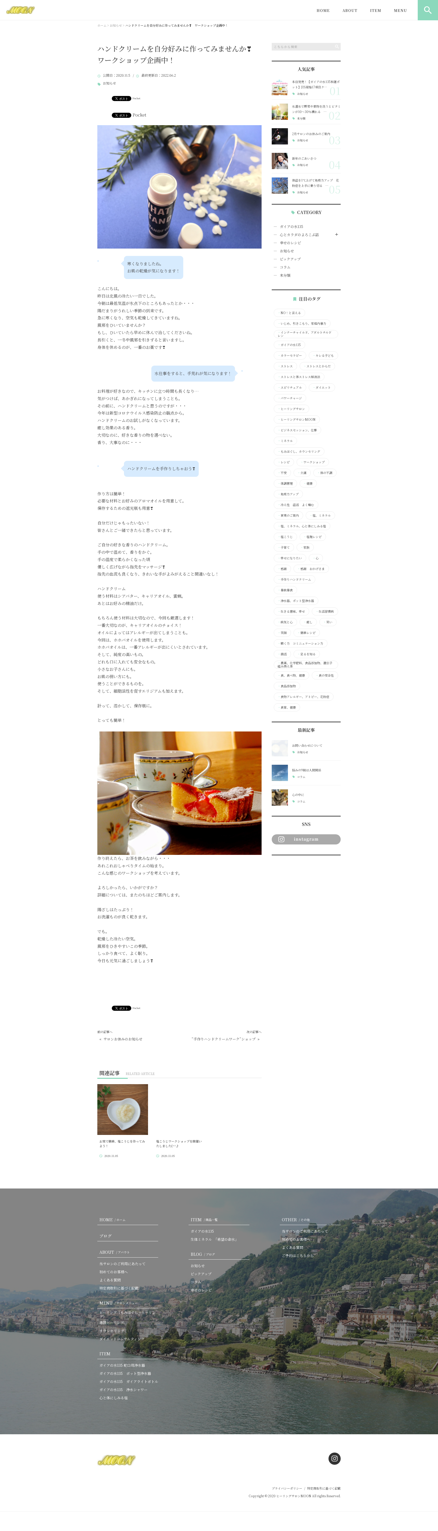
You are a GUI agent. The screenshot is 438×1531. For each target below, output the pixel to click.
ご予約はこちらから (298, 1255)
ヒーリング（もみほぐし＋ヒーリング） (127, 1314)
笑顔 (282, 632)
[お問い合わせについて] (280, 748)
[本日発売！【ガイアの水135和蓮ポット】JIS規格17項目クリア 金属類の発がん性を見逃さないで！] (280, 87)
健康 (308, 483)
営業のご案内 (288, 515)
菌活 (282, 654)
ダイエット (322, 387)
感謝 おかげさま (311, 569)
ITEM (375, 10)
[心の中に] (280, 797)
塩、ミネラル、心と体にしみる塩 (302, 526)
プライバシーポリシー (287, 1488)
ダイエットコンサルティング (121, 1338)
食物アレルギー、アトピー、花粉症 (303, 696)
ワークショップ (312, 462)
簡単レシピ (306, 632)
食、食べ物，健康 (291, 675)
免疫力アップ (288, 494)
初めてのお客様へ (113, 1271)
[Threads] (303, 865)
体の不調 (324, 473)
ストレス (285, 366)
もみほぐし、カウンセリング (299, 451)
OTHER (296, 1220)
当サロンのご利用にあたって (122, 1263)
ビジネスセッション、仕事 (297, 430)
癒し (308, 622)
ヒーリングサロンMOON (297, 419)
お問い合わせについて (307, 745)
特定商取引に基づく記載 (118, 1288)
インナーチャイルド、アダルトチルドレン (305, 334)
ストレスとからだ (317, 366)
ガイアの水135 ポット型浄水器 (125, 1373)
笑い (327, 622)
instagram (306, 839)
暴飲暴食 (285, 590)
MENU (400, 10)
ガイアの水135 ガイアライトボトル (128, 1381)
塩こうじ (285, 537)
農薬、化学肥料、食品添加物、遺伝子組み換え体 (305, 664)
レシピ (284, 462)
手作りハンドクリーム (294, 579)
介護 (301, 473)
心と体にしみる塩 (113, 1397)
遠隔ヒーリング (111, 1322)
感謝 (282, 569)
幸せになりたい (290, 558)
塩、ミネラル (320, 515)
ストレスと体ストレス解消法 (299, 377)
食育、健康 (287, 707)
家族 (304, 547)
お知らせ (109, 83)
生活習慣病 (325, 611)
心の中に (298, 794)
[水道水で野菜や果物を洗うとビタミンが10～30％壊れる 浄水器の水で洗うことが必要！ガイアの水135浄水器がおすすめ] (280, 112)
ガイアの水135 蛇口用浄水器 (122, 1365)
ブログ (105, 1236)
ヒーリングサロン (291, 409)
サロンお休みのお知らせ (122, 1039)
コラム (285, 267)
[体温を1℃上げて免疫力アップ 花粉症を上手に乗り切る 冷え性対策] (280, 185)
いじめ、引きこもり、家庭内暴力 (302, 323)
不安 (282, 473)
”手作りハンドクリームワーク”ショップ (224, 1039)
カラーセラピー (290, 355)
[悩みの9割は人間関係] (280, 773)
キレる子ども (323, 355)
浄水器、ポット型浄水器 (296, 600)
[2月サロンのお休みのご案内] (280, 136)
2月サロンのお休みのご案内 (311, 134)
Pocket (136, 98)
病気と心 (285, 622)
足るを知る (306, 654)
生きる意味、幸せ (291, 611)
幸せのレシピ (290, 242)
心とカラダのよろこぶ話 (299, 234)
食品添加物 (287, 686)
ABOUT (349, 10)
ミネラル (285, 441)
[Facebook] (277, 865)
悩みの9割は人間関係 (306, 770)
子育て (284, 547)
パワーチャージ (290, 398)
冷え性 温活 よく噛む (296, 505)
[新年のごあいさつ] (280, 161)
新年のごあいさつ (304, 158)
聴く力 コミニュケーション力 (300, 643)
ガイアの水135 (291, 226)
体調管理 (285, 483)
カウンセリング (111, 1330)
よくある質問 (110, 1279)
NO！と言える (289, 313)
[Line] (290, 865)
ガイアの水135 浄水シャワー (123, 1389)
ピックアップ (290, 259)
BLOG (203, 1254)
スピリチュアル (290, 387)
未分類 (301, 118)
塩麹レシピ (312, 537)
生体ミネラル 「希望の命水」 (215, 1239)
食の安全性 (325, 675)
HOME (323, 10)
